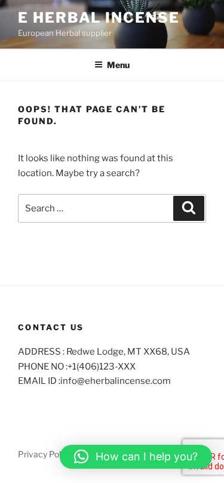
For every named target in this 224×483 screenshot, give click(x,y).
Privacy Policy (45, 454)
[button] (136, 457)
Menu (118, 65)
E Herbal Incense (99, 17)
